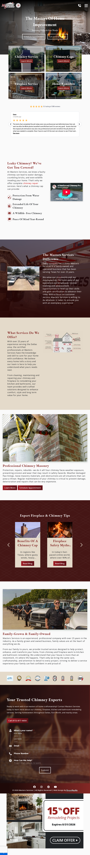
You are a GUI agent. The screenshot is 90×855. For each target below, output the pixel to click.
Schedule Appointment (34, 36)
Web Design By (60, 790)
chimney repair (30, 183)
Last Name (18, 739)
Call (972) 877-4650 (57, 36)
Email (17, 745)
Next (81, 544)
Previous (8, 544)
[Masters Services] (11, 5)
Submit (45, 770)
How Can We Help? (23, 760)
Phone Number (22, 753)
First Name (18, 733)
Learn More (9, 487)
